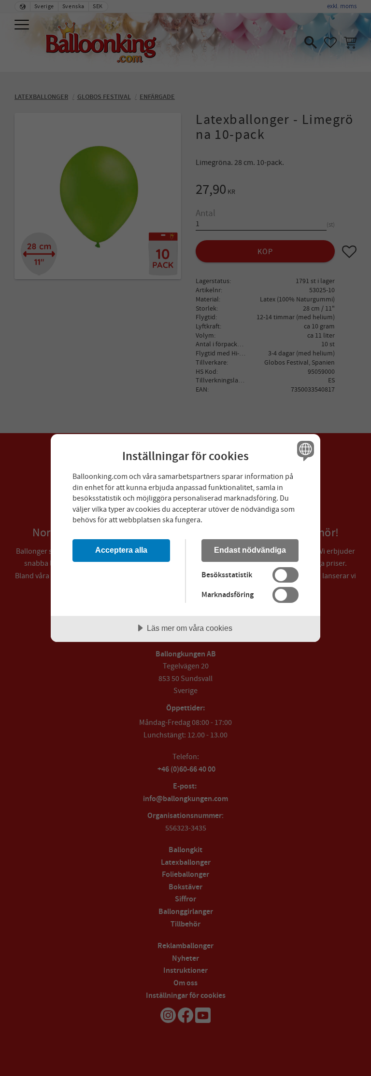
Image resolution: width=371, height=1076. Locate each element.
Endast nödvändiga (250, 549)
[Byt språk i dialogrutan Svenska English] (304, 450)
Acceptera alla (121, 549)
